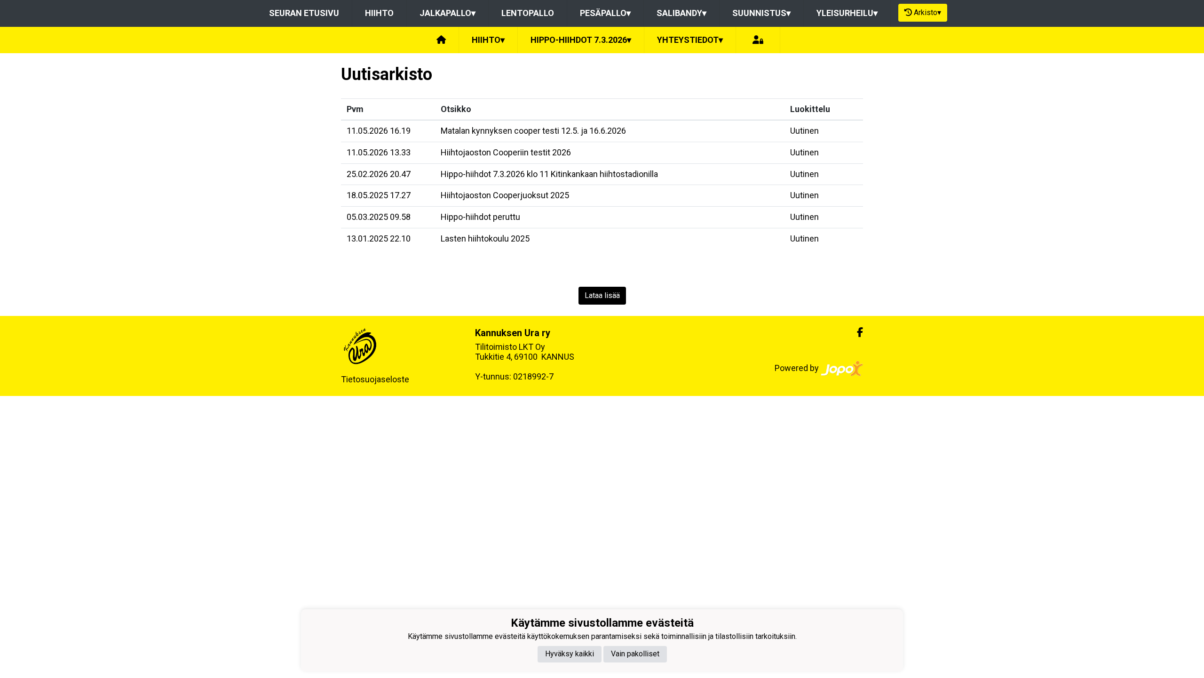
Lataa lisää (602, 295)
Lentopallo (527, 13)
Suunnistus (761, 13)
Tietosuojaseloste (375, 379)
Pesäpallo (605, 13)
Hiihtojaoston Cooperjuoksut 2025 (505, 195)
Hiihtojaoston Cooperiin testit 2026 (506, 152)
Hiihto (379, 13)
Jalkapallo (447, 13)
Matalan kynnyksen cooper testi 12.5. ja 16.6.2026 (533, 131)
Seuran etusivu (304, 13)
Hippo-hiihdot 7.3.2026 (581, 40)
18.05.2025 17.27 (379, 195)
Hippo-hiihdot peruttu (480, 217)
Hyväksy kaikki (569, 653)
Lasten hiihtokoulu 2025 (485, 238)
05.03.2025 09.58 (379, 217)
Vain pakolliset (635, 653)
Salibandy (681, 13)
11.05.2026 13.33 (379, 152)
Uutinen (804, 131)
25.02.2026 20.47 (379, 174)
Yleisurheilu (847, 13)
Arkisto (927, 12)
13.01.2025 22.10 (379, 238)
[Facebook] (856, 332)
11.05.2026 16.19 (379, 131)
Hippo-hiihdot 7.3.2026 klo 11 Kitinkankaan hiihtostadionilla (549, 174)
